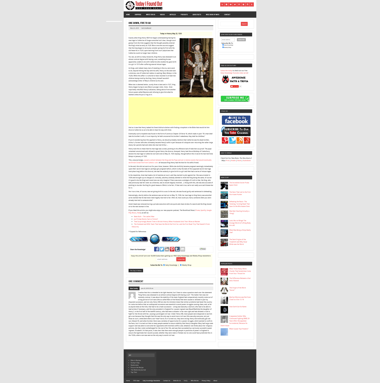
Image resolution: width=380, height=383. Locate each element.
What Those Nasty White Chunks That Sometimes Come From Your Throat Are (240, 271)
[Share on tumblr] (177, 249)
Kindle (233, 160)
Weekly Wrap (186, 265)
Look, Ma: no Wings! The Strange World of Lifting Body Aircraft (240, 223)
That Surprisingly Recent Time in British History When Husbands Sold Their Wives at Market (167, 222)
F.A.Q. (186, 380)
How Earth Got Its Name (237, 307)
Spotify (203, 210)
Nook (239, 160)
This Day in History (136, 270)
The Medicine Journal (138, 370)
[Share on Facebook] (156, 249)
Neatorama (135, 365)
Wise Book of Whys (212, 14)
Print (227, 160)
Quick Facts (197, 14)
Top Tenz (134, 372)
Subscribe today (226, 71)
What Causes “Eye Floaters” (238, 329)
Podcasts (184, 14)
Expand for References (138, 232)
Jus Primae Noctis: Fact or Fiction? (146, 219)
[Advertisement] (171, 113)
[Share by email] (182, 249)
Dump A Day (135, 363)
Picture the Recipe (137, 367)
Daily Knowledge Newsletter (151, 380)
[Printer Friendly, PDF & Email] (203, 249)
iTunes (197, 210)
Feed (138, 213)
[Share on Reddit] (167, 249)
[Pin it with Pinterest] (172, 249)
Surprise (138, 14)
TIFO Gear (136, 380)
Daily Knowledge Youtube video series (234, 73)
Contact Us (166, 380)
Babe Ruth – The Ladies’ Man (144, 216)
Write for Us (150, 14)
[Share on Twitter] (161, 249)
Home (128, 14)
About (215, 380)
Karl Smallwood (146, 28)
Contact (227, 14)
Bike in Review (136, 360)
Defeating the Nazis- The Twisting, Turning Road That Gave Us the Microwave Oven (239, 204)
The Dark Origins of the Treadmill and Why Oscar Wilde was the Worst (238, 242)
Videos (162, 14)
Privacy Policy (206, 380)
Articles (173, 14)
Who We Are (195, 380)
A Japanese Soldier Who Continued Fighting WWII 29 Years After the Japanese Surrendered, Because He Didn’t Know (235, 321)
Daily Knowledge (171, 265)
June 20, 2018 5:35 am (147, 288)
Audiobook (247, 160)
